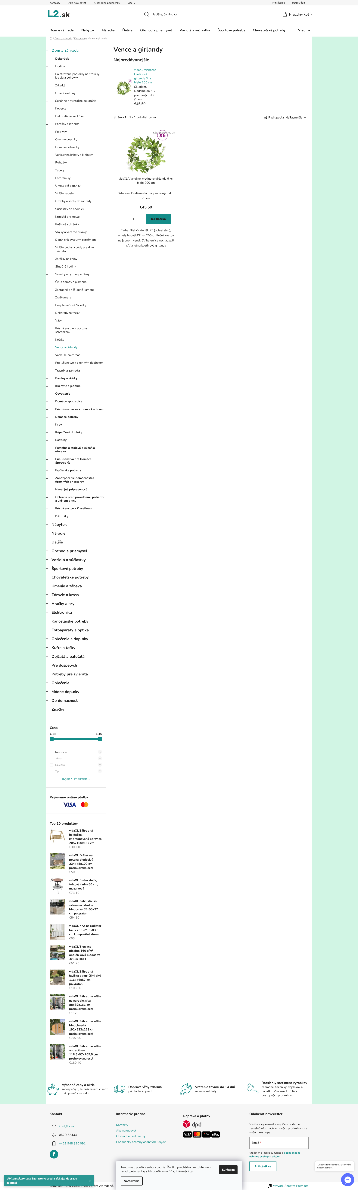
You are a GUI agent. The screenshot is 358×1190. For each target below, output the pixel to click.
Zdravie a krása (65, 594)
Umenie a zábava (66, 586)
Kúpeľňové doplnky (68, 432)
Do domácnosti (65, 700)
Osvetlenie (62, 394)
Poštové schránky (67, 224)
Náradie (58, 533)
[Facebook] (54, 1154)
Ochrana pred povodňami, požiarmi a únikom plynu (79, 499)
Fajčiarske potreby (68, 470)
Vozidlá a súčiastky (68, 559)
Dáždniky (61, 516)
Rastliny (61, 440)
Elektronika (61, 612)
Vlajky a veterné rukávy (71, 232)
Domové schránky (67, 147)
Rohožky (61, 162)
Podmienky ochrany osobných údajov (141, 1142)
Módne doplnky (65, 691)
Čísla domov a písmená (70, 282)
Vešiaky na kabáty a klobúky (74, 155)
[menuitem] (61, 30)
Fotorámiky (62, 178)
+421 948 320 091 (72, 1143)
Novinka (78, 765)
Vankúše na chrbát (67, 355)
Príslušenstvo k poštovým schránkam (72, 330)
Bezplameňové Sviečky (70, 305)
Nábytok (59, 524)
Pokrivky (61, 132)
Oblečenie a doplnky (69, 638)
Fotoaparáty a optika (70, 630)
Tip (78, 771)
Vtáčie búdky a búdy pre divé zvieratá (74, 249)
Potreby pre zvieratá (69, 674)
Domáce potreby (66, 417)
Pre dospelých (64, 665)
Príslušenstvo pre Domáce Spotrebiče (73, 461)
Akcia (78, 758)
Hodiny (60, 66)
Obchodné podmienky (107, 3)
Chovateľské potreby (70, 577)
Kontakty (55, 3)
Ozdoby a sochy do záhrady (73, 201)
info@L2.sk (66, 1126)
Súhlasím (228, 1170)
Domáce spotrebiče (68, 401)
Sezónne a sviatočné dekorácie (75, 101)
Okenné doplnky (66, 139)
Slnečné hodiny (65, 267)
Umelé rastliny (65, 93)
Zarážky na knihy (66, 259)
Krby (58, 425)
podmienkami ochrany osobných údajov (274, 1154)
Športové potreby (67, 568)
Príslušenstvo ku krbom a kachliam (79, 409)
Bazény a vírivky (66, 378)
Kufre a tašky (63, 647)
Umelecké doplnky (67, 186)
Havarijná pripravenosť (71, 489)
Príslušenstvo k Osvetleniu (73, 508)
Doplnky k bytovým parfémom (75, 240)
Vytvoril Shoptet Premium (291, 1186)
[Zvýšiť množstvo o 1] (143, 219)
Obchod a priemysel (69, 551)
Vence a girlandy (66, 347)
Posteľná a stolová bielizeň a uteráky (75, 449)
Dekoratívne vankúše (69, 116)
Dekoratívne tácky (67, 313)
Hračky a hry (62, 603)
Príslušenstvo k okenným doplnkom (79, 363)
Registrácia (298, 2)
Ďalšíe (57, 542)
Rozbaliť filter (74, 779)
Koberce (60, 108)
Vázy (58, 320)
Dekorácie (62, 59)
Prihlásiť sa (262, 1166)
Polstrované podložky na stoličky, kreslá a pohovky (77, 76)
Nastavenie (131, 1181)
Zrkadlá (60, 85)
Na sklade (78, 752)
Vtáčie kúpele (64, 193)
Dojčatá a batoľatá (68, 656)
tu (191, 1171)
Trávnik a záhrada (67, 371)
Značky (57, 709)
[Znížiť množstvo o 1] (124, 219)
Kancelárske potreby (69, 621)
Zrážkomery (63, 297)
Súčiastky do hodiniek (69, 209)
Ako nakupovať (77, 3)
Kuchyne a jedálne (68, 386)
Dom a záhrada (65, 50)
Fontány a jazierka (67, 124)
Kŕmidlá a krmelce (67, 217)
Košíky (59, 340)
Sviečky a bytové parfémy (72, 274)
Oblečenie (60, 683)
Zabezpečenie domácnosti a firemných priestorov (74, 480)
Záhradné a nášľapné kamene (75, 290)
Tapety (59, 170)
